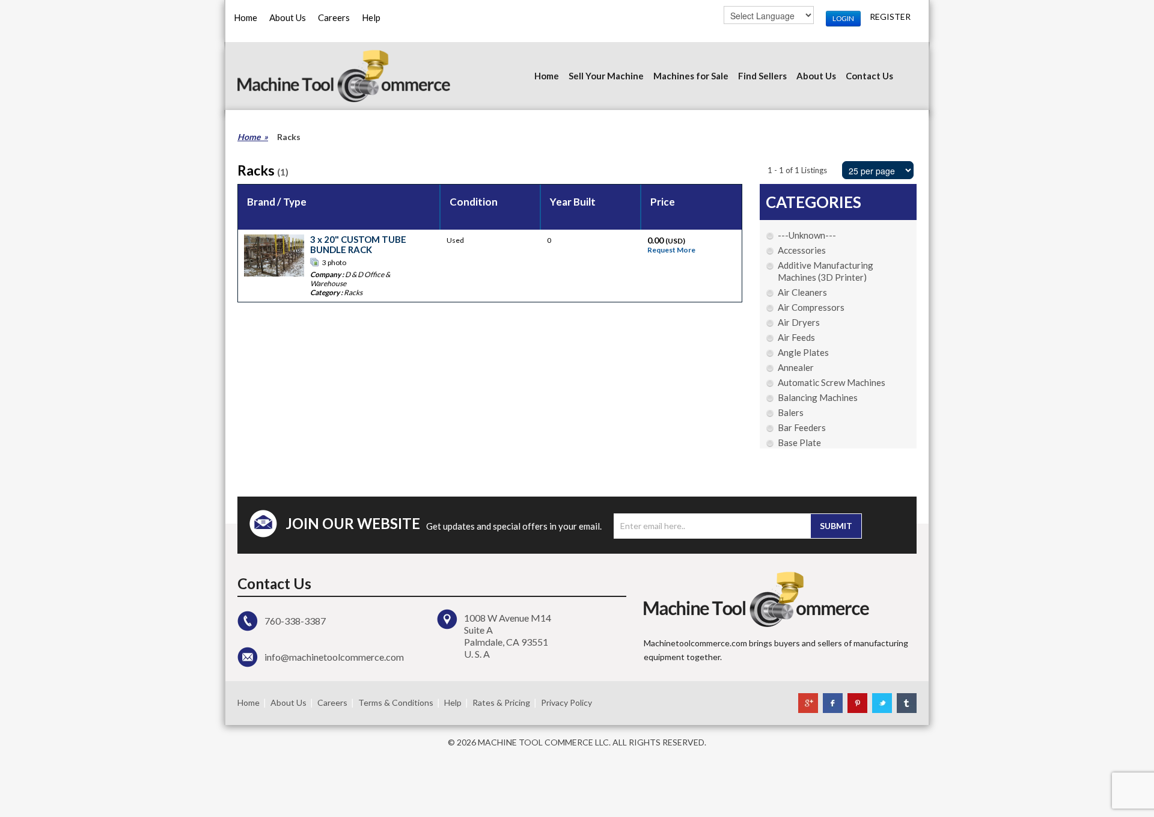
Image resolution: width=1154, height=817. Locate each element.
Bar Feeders (802, 427)
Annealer (796, 367)
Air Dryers (799, 322)
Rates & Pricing (501, 702)
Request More (671, 249)
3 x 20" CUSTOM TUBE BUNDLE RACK (358, 244)
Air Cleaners (802, 292)
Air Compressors (811, 307)
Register (890, 16)
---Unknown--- (807, 235)
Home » (252, 137)
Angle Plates (803, 352)
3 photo (334, 262)
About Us (287, 17)
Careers (334, 17)
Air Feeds (796, 337)
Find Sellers (762, 75)
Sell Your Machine (606, 75)
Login (843, 18)
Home (245, 17)
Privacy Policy (566, 702)
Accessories (802, 250)
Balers (791, 412)
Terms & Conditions (395, 702)
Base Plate (799, 442)
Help (371, 17)
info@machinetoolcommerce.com (334, 656)
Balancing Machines (818, 397)
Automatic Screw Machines (831, 382)
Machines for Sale (690, 75)
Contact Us (869, 75)
